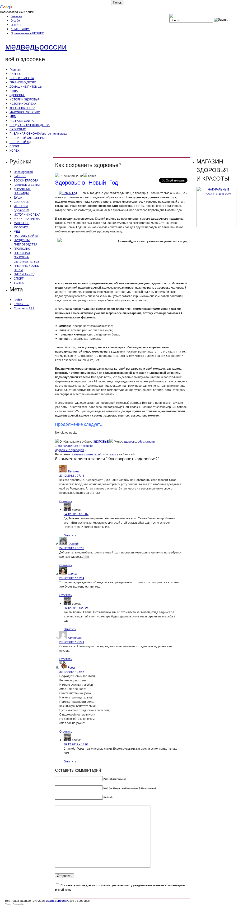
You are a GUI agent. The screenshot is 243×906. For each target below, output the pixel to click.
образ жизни (146, 441)
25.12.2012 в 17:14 (71, 578)
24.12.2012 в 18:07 (76, 514)
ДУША (13, 91)
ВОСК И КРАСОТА (21, 78)
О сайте (16, 25)
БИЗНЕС (15, 74)
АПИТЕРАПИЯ (20, 29)
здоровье (130, 441)
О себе (15, 20)
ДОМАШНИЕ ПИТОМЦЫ (25, 86)
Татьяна (73, 471)
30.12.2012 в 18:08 (76, 744)
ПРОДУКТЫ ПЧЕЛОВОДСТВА (29, 125)
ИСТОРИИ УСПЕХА (22, 103)
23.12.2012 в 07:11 (71, 475)
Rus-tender (18, 904)
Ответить (65, 501)
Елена (72, 573)
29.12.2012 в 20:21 (71, 642)
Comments (24, 308)
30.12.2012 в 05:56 (71, 672)
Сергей (73, 544)
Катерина (75, 637)
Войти (18, 300)
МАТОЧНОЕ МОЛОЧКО (24, 112)
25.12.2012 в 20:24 (76, 608)
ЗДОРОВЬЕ (17, 95)
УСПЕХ (14, 150)
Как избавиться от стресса (75, 446)
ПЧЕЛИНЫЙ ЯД (20, 142)
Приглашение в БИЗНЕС (27, 33)
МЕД (12, 116)
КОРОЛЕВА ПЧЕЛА (22, 108)
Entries (21, 304)
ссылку (113, 454)
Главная (16, 16)
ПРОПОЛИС (17, 129)
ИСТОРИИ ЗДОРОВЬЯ (24, 99)
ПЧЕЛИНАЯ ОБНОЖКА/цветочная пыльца (38, 133)
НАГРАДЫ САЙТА (21, 120)
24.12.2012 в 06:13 (71, 548)
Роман (72, 667)
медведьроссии (36, 46)
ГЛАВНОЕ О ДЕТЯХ (22, 82)
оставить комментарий (86, 454)
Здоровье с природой (69, 450)
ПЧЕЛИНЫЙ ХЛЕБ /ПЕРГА (27, 138)
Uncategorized (23, 172)
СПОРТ (14, 146)
